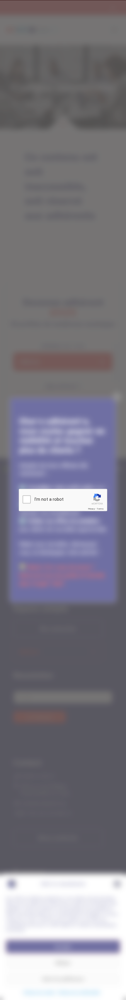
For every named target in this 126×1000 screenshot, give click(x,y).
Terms (100, 508)
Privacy (91, 508)
